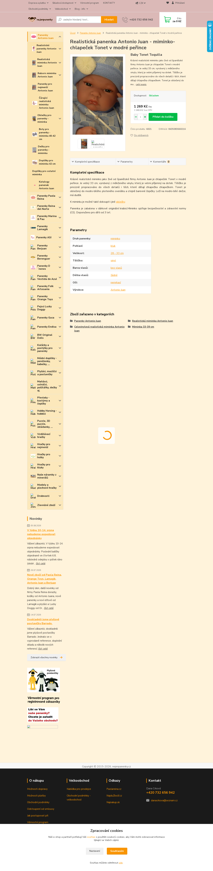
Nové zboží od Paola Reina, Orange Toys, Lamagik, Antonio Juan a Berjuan (44, 579)
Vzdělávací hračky (43, 435)
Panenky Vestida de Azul (47, 277)
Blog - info (80, 8)
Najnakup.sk (113, 802)
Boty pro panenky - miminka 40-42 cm (47, 134)
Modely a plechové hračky (47, 486)
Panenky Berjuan (42, 247)
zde (121, 862)
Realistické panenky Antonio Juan (46, 49)
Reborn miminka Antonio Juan (47, 75)
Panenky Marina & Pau (47, 217)
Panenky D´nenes (43, 267)
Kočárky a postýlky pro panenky (44, 348)
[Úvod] (40, 19)
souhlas (91, 837)
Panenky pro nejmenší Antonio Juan (45, 87)
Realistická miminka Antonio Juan (47, 63)
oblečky (120, 202)
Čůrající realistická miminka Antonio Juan (46, 102)
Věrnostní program (89, 2)
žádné (114, 275)
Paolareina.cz (113, 789)
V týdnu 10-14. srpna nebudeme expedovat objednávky (41, 534)
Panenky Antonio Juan (46, 36)
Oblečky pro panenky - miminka (44, 118)
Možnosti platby (36, 795)
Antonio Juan (118, 290)
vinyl (113, 260)
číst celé (40, 563)
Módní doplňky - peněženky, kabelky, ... (47, 361)
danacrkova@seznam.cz (164, 800)
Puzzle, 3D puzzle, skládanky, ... (45, 424)
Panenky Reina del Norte (46, 207)
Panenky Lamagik (42, 228)
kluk (113, 246)
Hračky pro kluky (43, 466)
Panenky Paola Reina (46, 197)
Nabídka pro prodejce (79, 789)
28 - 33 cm (117, 253)
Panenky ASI (43, 237)
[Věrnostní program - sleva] (43, 699)
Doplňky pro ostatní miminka (44, 173)
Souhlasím (117, 851)
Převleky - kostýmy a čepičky (43, 400)
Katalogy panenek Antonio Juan (46, 185)
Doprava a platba (37, 2)
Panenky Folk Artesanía (45, 288)
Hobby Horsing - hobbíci (47, 412)
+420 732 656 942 (141, 19)
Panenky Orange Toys (45, 298)
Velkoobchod (61, 8)
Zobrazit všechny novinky (44, 657)
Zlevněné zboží (46, 505)
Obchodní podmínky (38, 8)
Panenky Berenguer (43, 257)
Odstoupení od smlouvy (40, 809)
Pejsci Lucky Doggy (44, 308)
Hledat (109, 19)
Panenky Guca (45, 317)
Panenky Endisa (46, 326)
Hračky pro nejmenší (43, 446)
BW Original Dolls (44, 336)
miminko (115, 238)
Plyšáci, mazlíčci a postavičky (47, 373)
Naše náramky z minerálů (46, 476)
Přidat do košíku (163, 117)
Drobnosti (43, 496)
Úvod (72, 33)
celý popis (141, 84)
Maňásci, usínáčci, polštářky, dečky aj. (47, 386)
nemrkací (116, 282)
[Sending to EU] (42, 728)
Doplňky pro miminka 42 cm (47, 162)
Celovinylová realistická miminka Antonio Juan (99, 328)
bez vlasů (116, 268)
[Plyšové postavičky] (43, 680)
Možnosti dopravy (37, 789)
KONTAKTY (109, 2)
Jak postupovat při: (38, 815)
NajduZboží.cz (114, 795)
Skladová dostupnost (62, 2)
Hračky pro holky (43, 456)
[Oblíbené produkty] (167, 6)
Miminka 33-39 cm (143, 326)
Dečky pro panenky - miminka (43, 150)
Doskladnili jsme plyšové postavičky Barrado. (43, 621)
